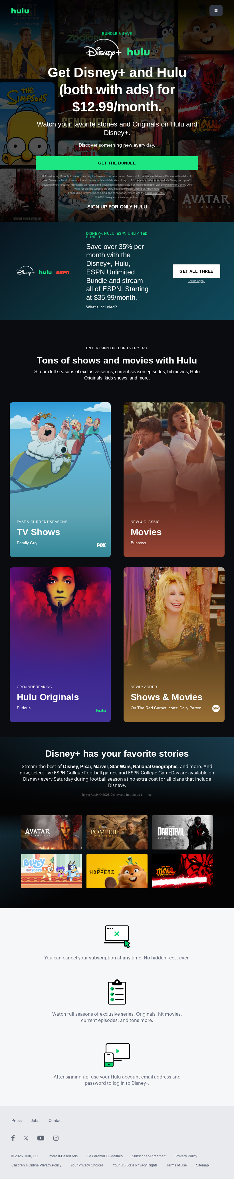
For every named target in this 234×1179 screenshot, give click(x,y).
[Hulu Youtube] (45, 1138)
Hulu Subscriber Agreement (142, 189)
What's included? (101, 307)
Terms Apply (90, 795)
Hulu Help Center (175, 185)
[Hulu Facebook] (17, 1138)
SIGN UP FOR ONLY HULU (117, 207)
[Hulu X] (30, 1138)
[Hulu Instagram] (55, 1138)
